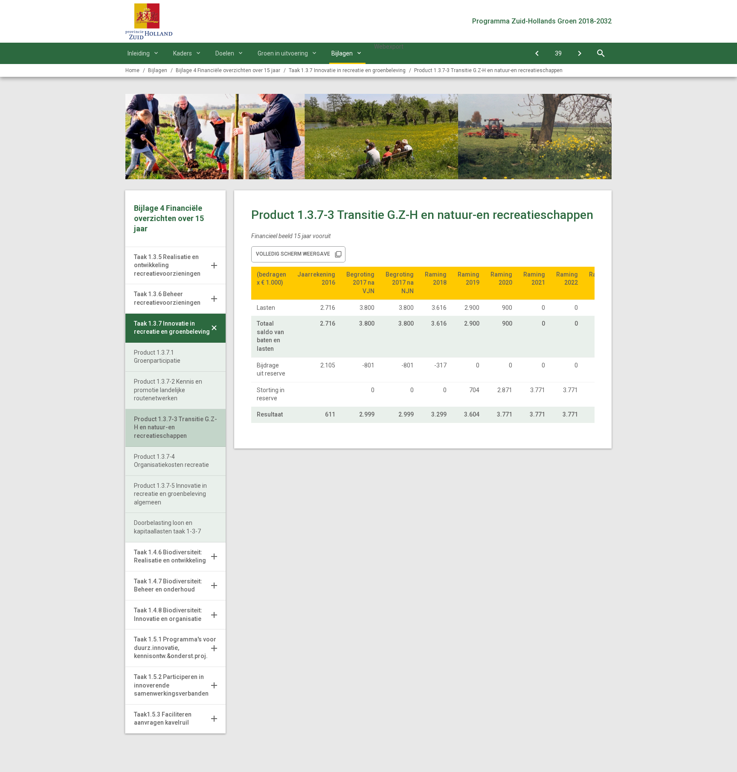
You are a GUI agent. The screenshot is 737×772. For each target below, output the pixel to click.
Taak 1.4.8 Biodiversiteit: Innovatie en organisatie (168, 614)
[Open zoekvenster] (601, 53)
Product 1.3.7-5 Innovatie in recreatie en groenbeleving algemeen (170, 494)
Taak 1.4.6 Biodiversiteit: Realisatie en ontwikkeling (170, 556)
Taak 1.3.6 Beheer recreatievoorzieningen (167, 298)
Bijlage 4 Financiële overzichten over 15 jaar (228, 70)
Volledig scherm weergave (293, 254)
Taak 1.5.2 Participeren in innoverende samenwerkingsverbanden (171, 685)
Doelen (224, 53)
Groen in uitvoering (283, 53)
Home (132, 70)
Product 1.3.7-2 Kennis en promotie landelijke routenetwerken (168, 390)
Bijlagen (342, 53)
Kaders (182, 53)
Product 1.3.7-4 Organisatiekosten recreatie (171, 461)
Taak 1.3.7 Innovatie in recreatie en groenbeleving (172, 327)
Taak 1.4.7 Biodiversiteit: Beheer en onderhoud (168, 585)
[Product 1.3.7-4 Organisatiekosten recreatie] (579, 53)
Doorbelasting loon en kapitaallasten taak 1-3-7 (167, 527)
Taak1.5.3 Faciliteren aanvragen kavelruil (163, 718)
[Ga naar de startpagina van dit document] (148, 21)
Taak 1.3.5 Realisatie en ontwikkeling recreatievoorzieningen (167, 265)
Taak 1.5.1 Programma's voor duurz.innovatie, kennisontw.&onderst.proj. (175, 647)
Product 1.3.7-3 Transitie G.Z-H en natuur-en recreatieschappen (488, 70)
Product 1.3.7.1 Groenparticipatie (157, 356)
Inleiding (139, 53)
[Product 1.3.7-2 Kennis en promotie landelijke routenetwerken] (537, 53)
